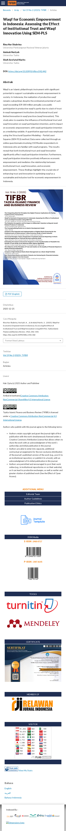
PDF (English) (13, 294)
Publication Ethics (33, 503)
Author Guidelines (33, 498)
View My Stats (26, 770)
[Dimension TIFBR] (15, 822)
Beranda (7, 10)
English (8, 788)
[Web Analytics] (11, 770)
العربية (8, 793)
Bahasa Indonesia (13, 797)
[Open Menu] (3, 3)
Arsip (16, 10)
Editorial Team (33, 494)
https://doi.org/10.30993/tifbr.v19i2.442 (27, 71)
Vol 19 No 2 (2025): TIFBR (34, 10)
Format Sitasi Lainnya (14, 340)
